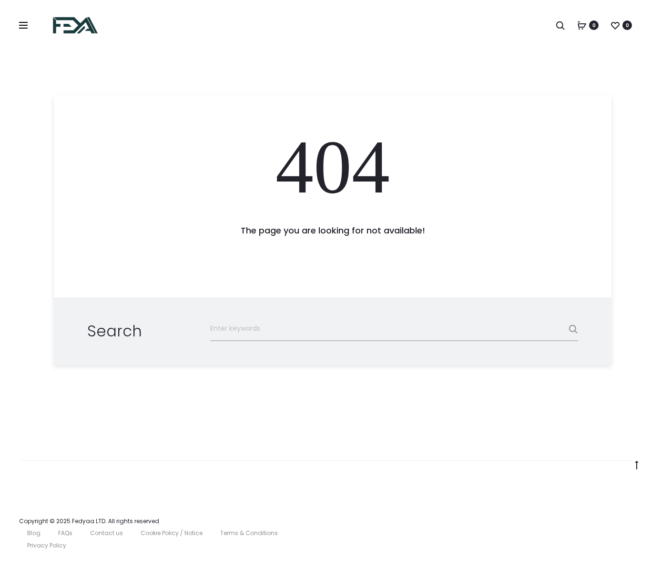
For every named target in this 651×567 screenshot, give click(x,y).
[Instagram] (587, 521)
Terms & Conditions (249, 533)
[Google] (629, 521)
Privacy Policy (46, 545)
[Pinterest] (608, 521)
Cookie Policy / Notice (172, 533)
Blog (34, 533)
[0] (582, 25)
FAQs (65, 533)
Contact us (106, 533)
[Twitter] (545, 521)
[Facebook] (566, 521)
